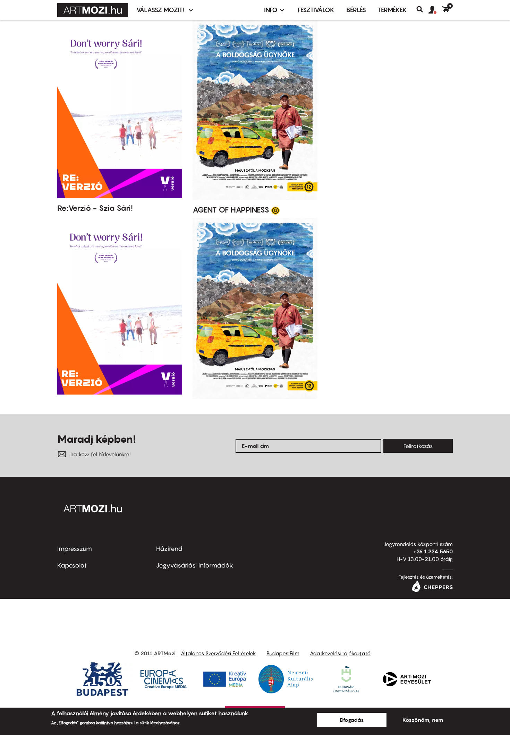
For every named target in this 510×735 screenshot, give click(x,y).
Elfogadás (352, 720)
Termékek (392, 10)
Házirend (169, 548)
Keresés (422, 9)
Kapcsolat (72, 565)
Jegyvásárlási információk (194, 565)
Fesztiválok (316, 10)
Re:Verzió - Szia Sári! (95, 208)
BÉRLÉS (356, 10)
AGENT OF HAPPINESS (231, 209)
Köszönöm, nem (422, 720)
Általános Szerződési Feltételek (218, 653)
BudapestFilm (282, 653)
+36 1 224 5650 (433, 551)
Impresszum (74, 548)
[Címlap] (92, 10)
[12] (275, 210)
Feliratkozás (418, 446)
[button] (435, 10)
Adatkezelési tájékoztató (340, 653)
